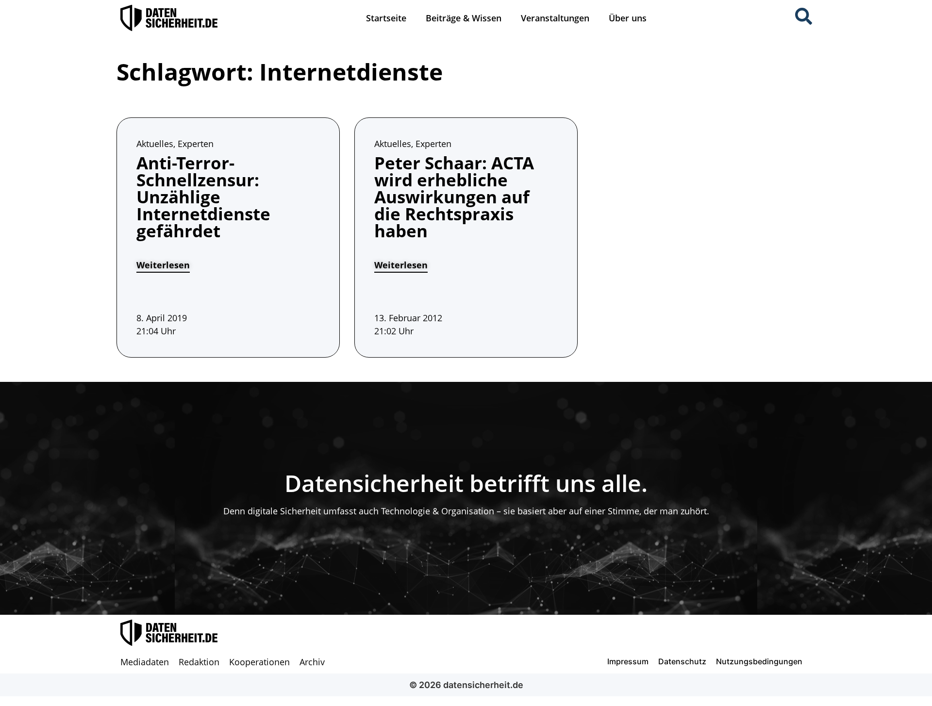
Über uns (628, 18)
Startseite (386, 18)
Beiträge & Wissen (463, 18)
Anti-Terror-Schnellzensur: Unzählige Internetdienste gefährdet (203, 196)
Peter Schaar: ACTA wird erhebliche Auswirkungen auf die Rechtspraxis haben (454, 196)
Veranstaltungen (555, 18)
